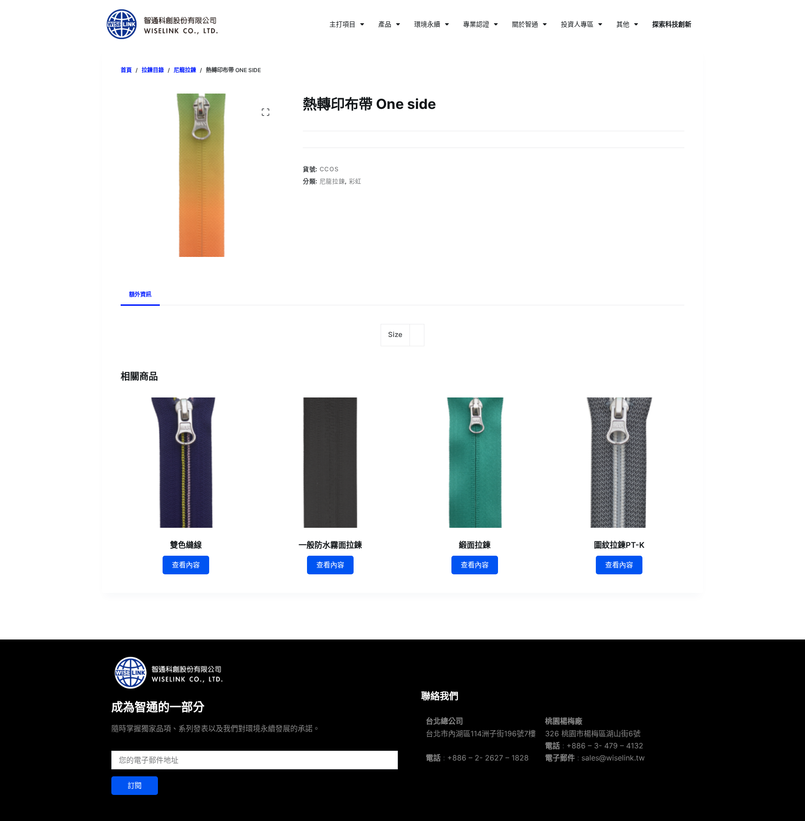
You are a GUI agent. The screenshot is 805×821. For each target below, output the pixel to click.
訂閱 (135, 785)
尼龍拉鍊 (332, 181)
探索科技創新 (671, 24)
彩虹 (355, 181)
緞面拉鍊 (475, 545)
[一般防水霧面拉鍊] (330, 462)
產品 (384, 24)
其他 (622, 24)
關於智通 (525, 24)
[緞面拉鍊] (474, 462)
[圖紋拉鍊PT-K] (619, 462)
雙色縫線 (186, 545)
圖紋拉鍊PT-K (619, 545)
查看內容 (186, 564)
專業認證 (476, 24)
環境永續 (427, 24)
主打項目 (342, 24)
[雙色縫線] (186, 462)
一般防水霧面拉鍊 (330, 545)
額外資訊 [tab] (140, 294)
